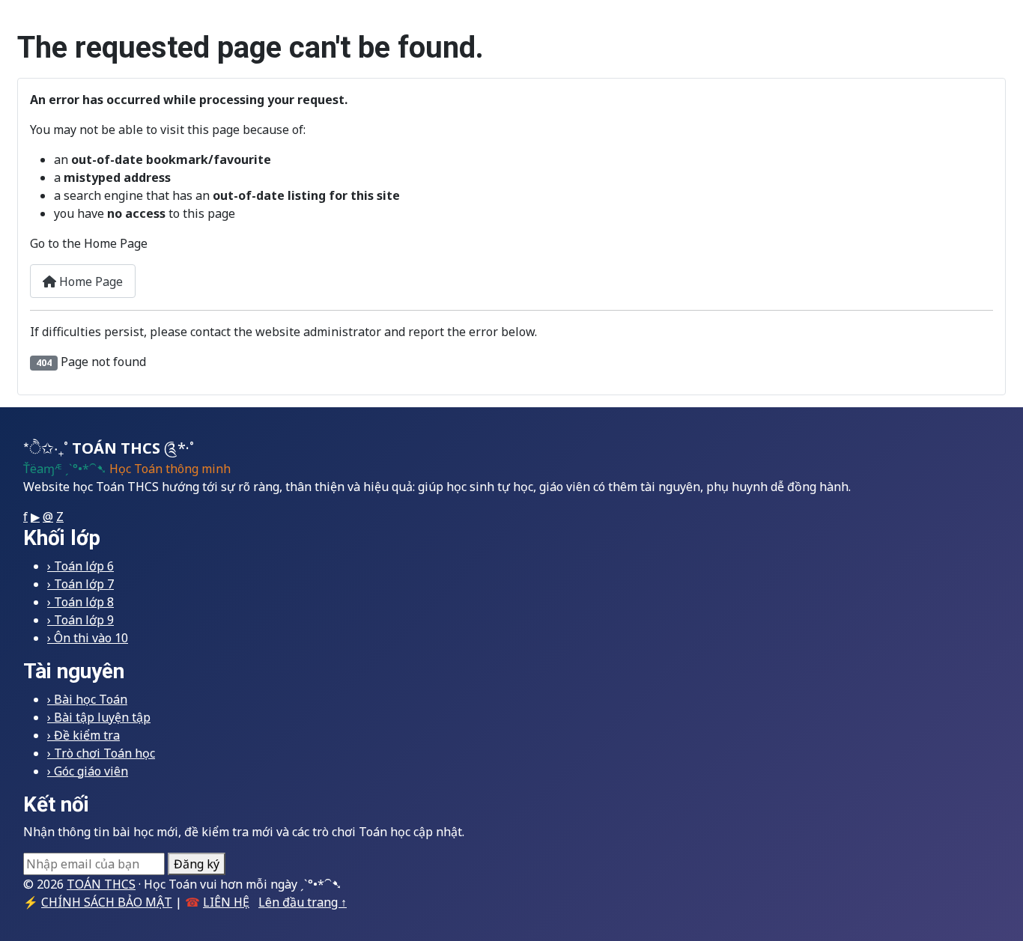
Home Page (89, 281)
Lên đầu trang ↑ (302, 902)
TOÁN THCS (101, 884)
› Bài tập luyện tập (99, 717)
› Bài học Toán (87, 699)
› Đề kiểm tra (83, 735)
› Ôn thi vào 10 (87, 638)
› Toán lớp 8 (80, 602)
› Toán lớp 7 (80, 584)
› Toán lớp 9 (80, 620)
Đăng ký (196, 864)
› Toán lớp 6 (80, 566)
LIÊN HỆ (226, 902)
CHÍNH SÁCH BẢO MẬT (106, 902)
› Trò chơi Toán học (101, 753)
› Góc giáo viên (87, 771)
